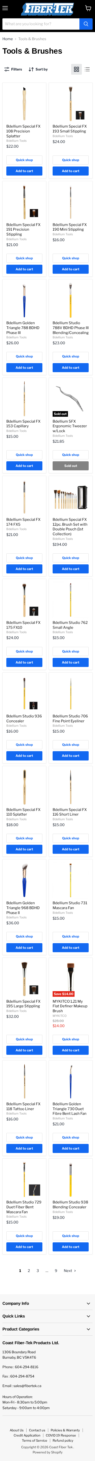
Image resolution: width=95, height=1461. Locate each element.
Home (7, 39)
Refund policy (63, 1440)
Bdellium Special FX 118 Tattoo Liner (23, 1106)
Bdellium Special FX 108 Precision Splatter (23, 131)
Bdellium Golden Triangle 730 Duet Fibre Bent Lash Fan (69, 1109)
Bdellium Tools (16, 141)
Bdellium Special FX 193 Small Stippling (70, 128)
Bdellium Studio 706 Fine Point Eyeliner (70, 718)
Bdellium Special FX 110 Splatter (23, 812)
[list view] (87, 69)
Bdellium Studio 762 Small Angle (70, 625)
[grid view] (76, 69)
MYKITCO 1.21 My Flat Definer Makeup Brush (70, 1006)
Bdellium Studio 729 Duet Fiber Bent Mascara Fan (23, 1207)
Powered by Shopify (48, 1452)
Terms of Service (34, 1440)
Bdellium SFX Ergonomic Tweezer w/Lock (70, 426)
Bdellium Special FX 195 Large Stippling (23, 1004)
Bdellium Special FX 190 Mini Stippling (70, 227)
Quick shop (24, 160)
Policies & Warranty (65, 1430)
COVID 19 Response (61, 1435)
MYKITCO (59, 1016)
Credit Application (27, 1435)
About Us (17, 1430)
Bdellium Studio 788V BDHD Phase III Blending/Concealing (71, 328)
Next (68, 1271)
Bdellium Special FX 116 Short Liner (70, 812)
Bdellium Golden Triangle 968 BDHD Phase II (23, 908)
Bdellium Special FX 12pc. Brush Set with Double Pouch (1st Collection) (70, 526)
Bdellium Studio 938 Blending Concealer (70, 1204)
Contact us (37, 1430)
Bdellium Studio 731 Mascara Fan (70, 905)
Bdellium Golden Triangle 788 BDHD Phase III (22, 328)
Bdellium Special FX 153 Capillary (23, 423)
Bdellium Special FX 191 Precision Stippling (23, 230)
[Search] (86, 24)
